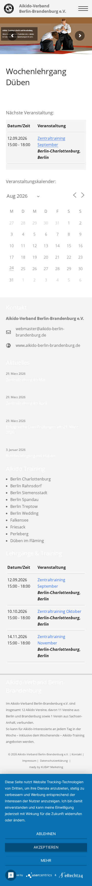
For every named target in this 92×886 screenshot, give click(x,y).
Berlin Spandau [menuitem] (24, 499)
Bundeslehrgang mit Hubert (31, 455)
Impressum (29, 760)
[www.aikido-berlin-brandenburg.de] (11, 345)
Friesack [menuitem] (17, 527)
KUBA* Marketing (52, 767)
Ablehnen (46, 833)
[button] (83, 9)
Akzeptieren (46, 847)
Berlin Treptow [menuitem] (24, 506)
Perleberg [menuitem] (19, 533)
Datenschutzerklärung (53, 760)
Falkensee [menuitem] (19, 520)
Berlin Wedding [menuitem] (24, 513)
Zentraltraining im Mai (25, 379)
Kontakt (77, 754)
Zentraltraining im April (26, 403)
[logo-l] (9, 8)
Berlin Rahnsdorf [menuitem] (25, 486)
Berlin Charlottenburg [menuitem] (30, 479)
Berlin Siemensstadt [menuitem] (28, 492)
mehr (46, 860)
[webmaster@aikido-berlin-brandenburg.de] (11, 332)
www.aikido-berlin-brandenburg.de (48, 345)
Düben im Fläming (27, 540)
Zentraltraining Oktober (59, 611)
